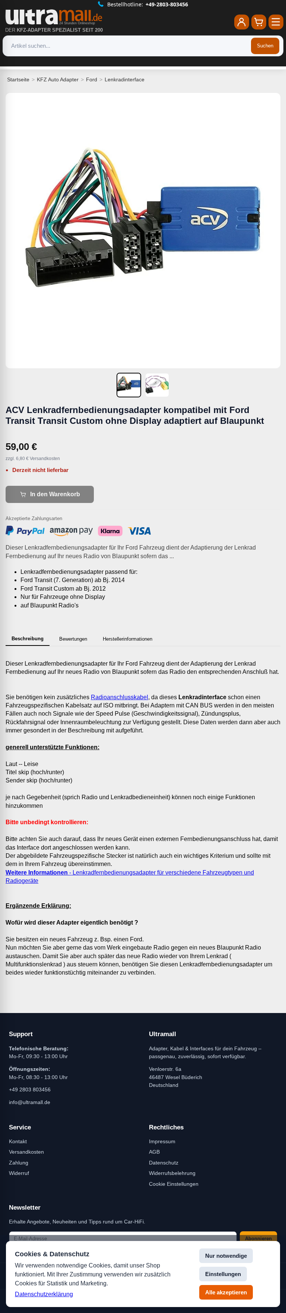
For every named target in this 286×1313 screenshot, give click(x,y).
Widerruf (19, 1173)
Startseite (18, 79)
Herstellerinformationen (127, 639)
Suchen (265, 46)
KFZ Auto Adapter (58, 79)
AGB (154, 1152)
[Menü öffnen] (275, 22)
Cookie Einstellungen (173, 1184)
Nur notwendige (226, 1256)
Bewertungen (73, 639)
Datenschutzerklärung (44, 1294)
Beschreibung (28, 638)
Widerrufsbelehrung (172, 1173)
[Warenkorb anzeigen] (258, 22)
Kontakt (18, 1141)
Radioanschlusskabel (119, 697)
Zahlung (18, 1163)
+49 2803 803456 (30, 1089)
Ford (91, 79)
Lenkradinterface (124, 79)
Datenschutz (163, 1163)
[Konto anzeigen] (241, 22)
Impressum (162, 1141)
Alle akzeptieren (226, 1292)
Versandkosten (26, 1152)
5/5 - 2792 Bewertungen (148, 4)
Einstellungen (223, 1274)
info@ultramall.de (29, 1102)
